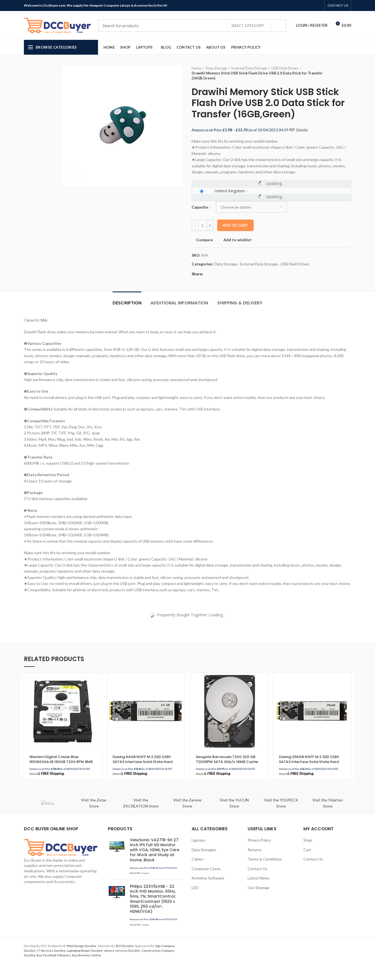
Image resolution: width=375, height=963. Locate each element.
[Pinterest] (306, 5)
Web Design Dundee (82, 946)
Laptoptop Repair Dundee (85, 950)
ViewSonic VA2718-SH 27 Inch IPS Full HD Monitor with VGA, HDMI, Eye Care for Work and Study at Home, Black (154, 849)
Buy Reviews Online (86, 955)
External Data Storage (249, 68)
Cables (197, 859)
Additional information (179, 303)
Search (279, 25)
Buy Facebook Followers (54, 955)
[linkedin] (312, 5)
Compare (204, 240)
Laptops (199, 840)
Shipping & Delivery (239, 303)
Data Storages (204, 849)
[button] (97, 681)
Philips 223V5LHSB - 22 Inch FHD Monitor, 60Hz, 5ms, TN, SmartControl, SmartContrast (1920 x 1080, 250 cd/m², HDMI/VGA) (153, 899)
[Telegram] (318, 5)
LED (195, 887)
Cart (307, 849)
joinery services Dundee (122, 950)
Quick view (97, 694)
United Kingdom (229, 190)
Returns (255, 849)
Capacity (200, 207)
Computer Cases (206, 868)
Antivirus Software (208, 878)
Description (127, 303)
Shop (307, 840)
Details (301, 130)
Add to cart (235, 225)
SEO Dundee (125, 946)
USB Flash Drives (284, 68)
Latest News (259, 878)
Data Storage (216, 68)
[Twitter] (299, 5)
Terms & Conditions (265, 859)
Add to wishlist (237, 240)
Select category (247, 25)
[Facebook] (293, 5)
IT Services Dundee (51, 950)
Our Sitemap (258, 887)
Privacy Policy (259, 840)
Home (196, 68)
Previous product (337, 73)
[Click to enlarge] (73, 175)
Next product (348, 73)
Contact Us (257, 868)
